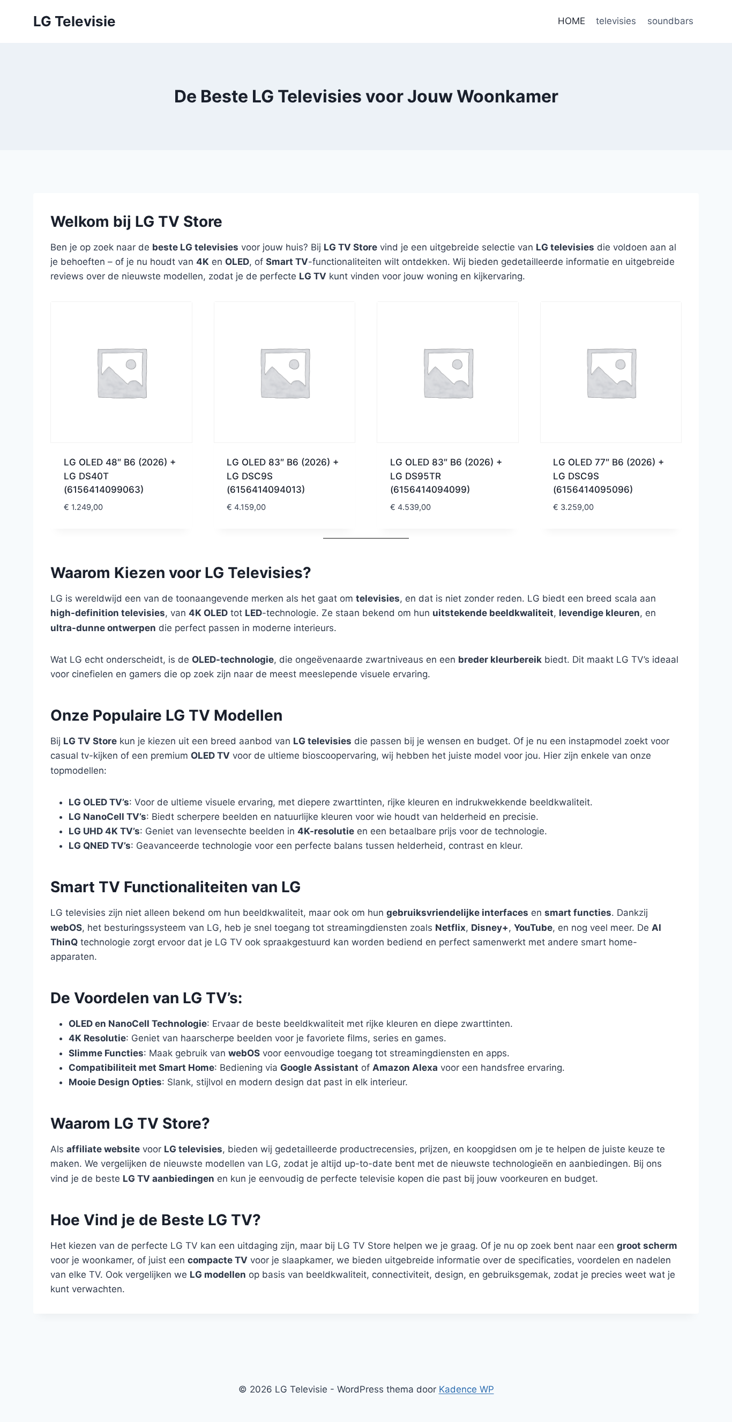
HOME (571, 21)
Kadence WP (466, 1389)
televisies (616, 21)
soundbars (670, 21)
